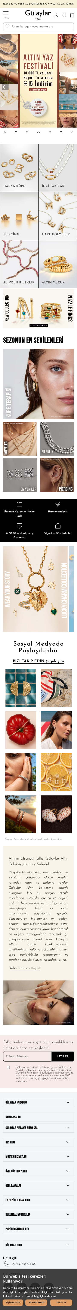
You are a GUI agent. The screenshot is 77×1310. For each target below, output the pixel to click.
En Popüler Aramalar (18, 1200)
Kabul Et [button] (61, 1302)
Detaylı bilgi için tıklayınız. (41, 1296)
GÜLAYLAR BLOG (14, 1245)
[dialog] (38, 1289)
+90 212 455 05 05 (23, 1264)
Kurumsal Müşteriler (18, 1215)
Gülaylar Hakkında (16, 1103)
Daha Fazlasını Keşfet (24, 968)
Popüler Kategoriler (17, 1229)
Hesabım (10, 1142)
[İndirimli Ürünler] (38, 127)
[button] (4, 136)
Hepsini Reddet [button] (37, 1302)
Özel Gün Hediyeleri (17, 1171)
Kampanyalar (13, 1117)
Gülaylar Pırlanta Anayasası (22, 1128)
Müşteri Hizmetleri (16, 1157)
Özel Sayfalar (14, 1186)
